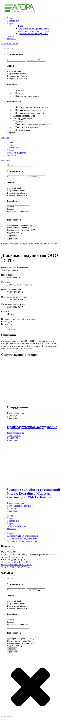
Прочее (20, 121)
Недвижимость (25, 116)
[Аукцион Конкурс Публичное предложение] (18, 214)
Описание (12, 329)
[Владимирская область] (26, 78)
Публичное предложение (27, 96)
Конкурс (19, 93)
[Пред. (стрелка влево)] (2, 719)
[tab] (33, 329)
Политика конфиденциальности (16, 564)
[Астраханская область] (26, 74)
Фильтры (5, 160)
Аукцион (19, 90)
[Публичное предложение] (18, 211)
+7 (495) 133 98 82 (19, 562)
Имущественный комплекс (30, 113)
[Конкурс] (18, 209)
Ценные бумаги (24, 130)
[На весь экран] (8, 716)
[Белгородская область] (26, 76)
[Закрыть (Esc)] (2, 716)
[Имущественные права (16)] (23, 228)
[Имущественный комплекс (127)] (23, 230)
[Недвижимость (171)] (23, 233)
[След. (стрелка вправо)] (5, 719)
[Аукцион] (18, 207)
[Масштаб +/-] (11, 716)
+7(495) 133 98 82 (9, 43)
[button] (6, 321)
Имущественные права (28, 110)
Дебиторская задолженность (31, 107)
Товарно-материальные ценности (33, 124)
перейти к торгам (27, 319)
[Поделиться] (5, 716)
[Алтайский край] (26, 71)
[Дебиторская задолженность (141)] (23, 225)
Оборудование (24, 118)
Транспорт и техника (27, 127)
